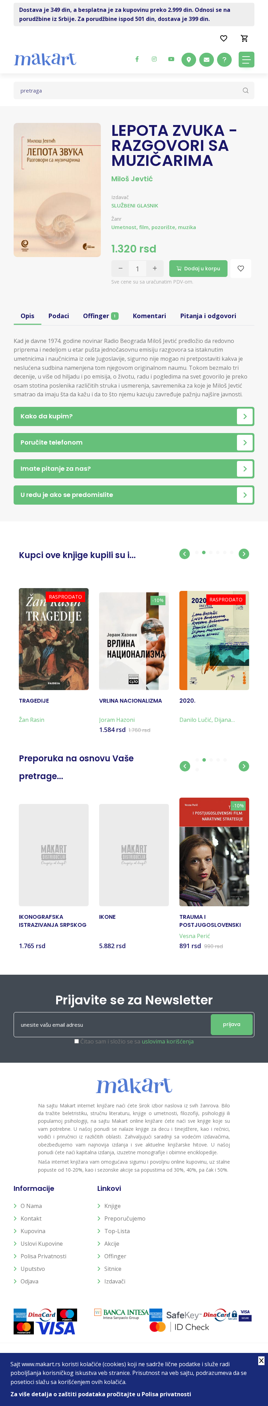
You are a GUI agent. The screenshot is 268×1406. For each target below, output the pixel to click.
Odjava (29, 1281)
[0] (244, 38)
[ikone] (134, 855)
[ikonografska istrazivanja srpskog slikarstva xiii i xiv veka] (54, 855)
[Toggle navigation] (246, 59)
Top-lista (117, 1231)
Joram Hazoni (117, 720)
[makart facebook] (137, 59)
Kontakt (31, 1218)
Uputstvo (33, 1268)
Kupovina (33, 1231)
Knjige (112, 1205)
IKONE (107, 917)
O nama (31, 1205)
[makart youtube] (171, 59)
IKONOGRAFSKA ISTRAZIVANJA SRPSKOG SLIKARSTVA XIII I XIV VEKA (53, 921)
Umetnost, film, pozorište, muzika (153, 227)
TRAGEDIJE (34, 701)
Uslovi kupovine (42, 1243)
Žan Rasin (31, 720)
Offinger (99, 316)
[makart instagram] (154, 59)
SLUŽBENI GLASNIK (134, 205)
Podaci (58, 316)
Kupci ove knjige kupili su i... (77, 555)
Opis (27, 316)
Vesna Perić (194, 936)
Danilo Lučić (195, 720)
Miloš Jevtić (132, 179)
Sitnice (112, 1268)
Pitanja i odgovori (208, 316)
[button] (184, 554)
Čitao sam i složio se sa (137, 1041)
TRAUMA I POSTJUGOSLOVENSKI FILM (210, 921)
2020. (187, 701)
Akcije (111, 1243)
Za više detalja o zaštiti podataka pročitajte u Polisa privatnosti (100, 1394)
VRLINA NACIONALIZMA (130, 701)
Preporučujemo (125, 1218)
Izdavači (114, 1281)
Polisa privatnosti (43, 1256)
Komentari (149, 316)
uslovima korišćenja (168, 1041)
